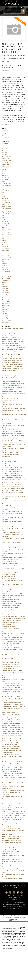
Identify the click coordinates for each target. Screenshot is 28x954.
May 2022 (5, 242)
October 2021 (6, 256)
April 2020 (5, 290)
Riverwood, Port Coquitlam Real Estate (12, 725)
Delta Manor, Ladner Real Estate (10, 454)
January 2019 (5, 319)
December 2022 (6, 229)
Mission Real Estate (7, 645)
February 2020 (6, 294)
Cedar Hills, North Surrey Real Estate (11, 385)
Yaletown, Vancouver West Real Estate (12, 878)
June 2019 (4, 309)
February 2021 (6, 271)
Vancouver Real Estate (8, 826)
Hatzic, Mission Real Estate (9, 561)
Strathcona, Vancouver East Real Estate (12, 775)
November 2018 (6, 322)
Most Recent (5, 143)
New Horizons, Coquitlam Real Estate (12, 666)
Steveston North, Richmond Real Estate (12, 771)
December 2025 (6, 160)
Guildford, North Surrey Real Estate (11, 542)
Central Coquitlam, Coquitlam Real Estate (12, 391)
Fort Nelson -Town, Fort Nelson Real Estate (13, 490)
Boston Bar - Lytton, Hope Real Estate (12, 351)
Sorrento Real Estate (7, 752)
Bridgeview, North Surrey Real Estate (11, 358)
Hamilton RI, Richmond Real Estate (11, 546)
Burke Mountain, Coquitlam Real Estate (12, 366)
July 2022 (4, 238)
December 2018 (6, 320)
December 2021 (6, 252)
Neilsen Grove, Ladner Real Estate (10, 664)
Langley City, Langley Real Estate (10, 612)
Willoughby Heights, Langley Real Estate (12, 868)
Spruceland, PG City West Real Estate (11, 769)
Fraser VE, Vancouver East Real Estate (12, 511)
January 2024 (5, 204)
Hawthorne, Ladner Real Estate (10, 563)
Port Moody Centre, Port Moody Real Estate (13, 698)
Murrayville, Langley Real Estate (10, 662)
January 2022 (5, 250)
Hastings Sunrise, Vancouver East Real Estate (13, 557)
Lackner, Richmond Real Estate (10, 607)
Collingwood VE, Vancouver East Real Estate (13, 437)
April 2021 (5, 267)
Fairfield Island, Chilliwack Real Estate (12, 483)
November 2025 (6, 162)
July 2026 (4, 147)
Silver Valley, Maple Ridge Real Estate (11, 750)
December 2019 (6, 298)
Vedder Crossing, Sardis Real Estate (11, 828)
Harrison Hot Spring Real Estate (10, 547)
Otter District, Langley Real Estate (11, 683)
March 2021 (5, 269)
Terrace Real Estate (7, 794)
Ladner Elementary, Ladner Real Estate (12, 609)
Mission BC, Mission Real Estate (10, 643)
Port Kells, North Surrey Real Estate (11, 696)
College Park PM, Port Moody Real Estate (13, 435)
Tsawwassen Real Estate (8, 805)
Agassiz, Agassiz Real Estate (9, 335)
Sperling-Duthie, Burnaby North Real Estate (13, 767)
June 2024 (4, 194)
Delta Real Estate (6, 456)
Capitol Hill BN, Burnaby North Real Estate (13, 383)
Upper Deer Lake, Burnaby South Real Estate (13, 815)
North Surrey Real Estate (8, 677)
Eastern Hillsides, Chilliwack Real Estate (12, 475)
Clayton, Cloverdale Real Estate (10, 429)
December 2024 (6, 183)
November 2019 (6, 299)
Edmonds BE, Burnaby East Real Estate (12, 477)
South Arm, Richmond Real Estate (10, 754)
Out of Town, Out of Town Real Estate (12, 685)
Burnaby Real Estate (7, 372)
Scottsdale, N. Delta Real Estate (10, 742)
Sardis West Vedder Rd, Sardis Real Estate (13, 739)
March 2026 (5, 154)
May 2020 (5, 288)
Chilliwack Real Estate (8, 423)
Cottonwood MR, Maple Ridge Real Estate (13, 442)
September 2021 (6, 257)
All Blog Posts (5, 130)
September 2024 (6, 189)
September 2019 (6, 303)
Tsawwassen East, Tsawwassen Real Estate (13, 802)
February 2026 (6, 156)
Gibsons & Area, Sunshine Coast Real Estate (13, 525)
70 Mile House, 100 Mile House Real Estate (13, 328)
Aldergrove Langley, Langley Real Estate (12, 339)
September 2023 (6, 212)
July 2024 (4, 192)
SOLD (25, 7)
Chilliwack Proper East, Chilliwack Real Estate (14, 414)
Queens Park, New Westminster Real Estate (13, 706)
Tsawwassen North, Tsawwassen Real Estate (13, 804)
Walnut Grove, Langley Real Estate (11, 838)
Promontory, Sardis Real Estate (10, 700)
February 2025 (6, 179)
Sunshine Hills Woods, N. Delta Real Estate (13, 786)
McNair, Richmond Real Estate (10, 635)
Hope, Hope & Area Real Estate (10, 578)
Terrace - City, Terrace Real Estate (11, 792)
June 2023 (4, 217)
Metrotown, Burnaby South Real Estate (12, 639)
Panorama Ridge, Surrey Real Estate (11, 687)
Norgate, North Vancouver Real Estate (12, 670)
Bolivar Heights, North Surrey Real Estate (12, 349)
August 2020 (5, 282)
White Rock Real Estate (8, 853)
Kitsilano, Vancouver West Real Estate (12, 603)
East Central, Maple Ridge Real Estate (12, 471)
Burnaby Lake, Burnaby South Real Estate (12, 368)
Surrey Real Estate (6, 788)
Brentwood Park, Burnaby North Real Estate (13, 355)
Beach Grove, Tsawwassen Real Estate (12, 345)
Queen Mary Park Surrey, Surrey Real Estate (13, 704)
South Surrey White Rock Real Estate (11, 760)
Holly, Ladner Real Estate (8, 574)
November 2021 (6, 254)
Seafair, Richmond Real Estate (9, 744)
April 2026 (5, 152)
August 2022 (5, 236)
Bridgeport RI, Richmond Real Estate (11, 356)
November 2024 (6, 185)
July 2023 (4, 215)
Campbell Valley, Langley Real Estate (11, 376)
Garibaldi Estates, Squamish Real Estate (12, 521)
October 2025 (6, 164)
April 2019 (5, 313)
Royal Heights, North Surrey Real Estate (12, 727)
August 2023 (5, 213)
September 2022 (6, 234)
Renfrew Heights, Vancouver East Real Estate (13, 721)
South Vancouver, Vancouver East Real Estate (13, 762)
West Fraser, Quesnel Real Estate (10, 847)
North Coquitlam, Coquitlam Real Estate (12, 672)
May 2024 (5, 196)
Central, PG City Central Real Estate (11, 398)
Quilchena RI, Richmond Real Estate (11, 719)
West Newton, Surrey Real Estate (10, 849)
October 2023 (6, 210)
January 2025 (5, 181)
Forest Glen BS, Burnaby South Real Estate (13, 488)
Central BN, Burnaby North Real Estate (12, 389)
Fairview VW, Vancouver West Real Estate (13, 484)
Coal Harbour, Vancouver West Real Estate (13, 433)
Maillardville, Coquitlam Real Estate (11, 622)
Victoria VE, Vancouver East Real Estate (12, 836)
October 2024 (6, 187)
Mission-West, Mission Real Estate (11, 647)
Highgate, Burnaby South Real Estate (11, 572)
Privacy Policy (6, 917)
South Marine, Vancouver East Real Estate (12, 756)
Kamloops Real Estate (7, 590)
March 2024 (5, 200)
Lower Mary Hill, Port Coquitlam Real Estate (13, 618)
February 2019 (6, 317)
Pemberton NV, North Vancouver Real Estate (13, 689)
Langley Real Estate (7, 614)
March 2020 (5, 292)
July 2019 (4, 307)
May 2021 (5, 265)
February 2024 (6, 202)
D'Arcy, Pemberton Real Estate (10, 452)
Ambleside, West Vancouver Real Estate (12, 341)
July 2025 (4, 170)
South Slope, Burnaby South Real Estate (12, 758)
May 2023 (5, 219)
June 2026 (4, 148)
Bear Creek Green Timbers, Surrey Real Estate (14, 347)
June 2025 (4, 171)
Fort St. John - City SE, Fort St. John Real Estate (14, 500)
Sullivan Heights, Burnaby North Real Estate (13, 777)
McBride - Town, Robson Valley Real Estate (13, 633)
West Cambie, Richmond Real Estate (11, 840)
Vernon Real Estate (7, 834)
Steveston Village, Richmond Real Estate (12, 773)
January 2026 (5, 158)
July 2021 (4, 261)
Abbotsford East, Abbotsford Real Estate (13, 330)
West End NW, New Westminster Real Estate (13, 844)
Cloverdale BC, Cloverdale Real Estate (12, 431)
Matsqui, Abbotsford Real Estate (10, 628)
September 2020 (6, 280)
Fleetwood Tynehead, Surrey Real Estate (12, 486)
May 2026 (5, 150)
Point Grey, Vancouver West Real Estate (12, 693)
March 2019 (5, 315)
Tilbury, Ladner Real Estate (9, 800)
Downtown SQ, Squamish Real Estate (11, 461)
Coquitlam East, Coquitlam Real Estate (12, 439)
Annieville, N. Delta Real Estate (10, 343)
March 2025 (5, 177)
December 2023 (6, 206)
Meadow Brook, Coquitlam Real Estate (12, 637)
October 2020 (6, 278)
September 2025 (6, 166)
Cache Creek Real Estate (8, 374)
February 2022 (6, 248)
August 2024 (5, 190)
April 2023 (5, 221)
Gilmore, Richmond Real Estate (10, 527)
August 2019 (5, 305)
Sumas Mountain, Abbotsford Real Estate (12, 781)
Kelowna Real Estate (7, 591)
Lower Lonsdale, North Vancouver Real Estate (13, 616)
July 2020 (4, 284)
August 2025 (5, 168)
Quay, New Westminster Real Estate (11, 702)
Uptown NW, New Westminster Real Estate (13, 817)
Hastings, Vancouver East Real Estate (11, 559)
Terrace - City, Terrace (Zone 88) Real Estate (13, 790)
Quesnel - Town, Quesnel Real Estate (11, 718)
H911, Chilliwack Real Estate (9, 544)
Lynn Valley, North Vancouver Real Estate (12, 620)
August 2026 (5, 145)
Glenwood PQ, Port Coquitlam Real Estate (13, 532)
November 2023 (6, 208)
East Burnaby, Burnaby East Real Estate (12, 467)
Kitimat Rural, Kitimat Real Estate (10, 599)
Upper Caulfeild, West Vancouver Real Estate (13, 813)
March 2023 (5, 223)
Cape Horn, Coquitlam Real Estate (11, 381)
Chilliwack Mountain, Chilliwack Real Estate (13, 408)
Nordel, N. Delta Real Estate (9, 668)
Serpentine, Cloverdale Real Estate (11, 746)
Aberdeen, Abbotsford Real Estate (11, 334)
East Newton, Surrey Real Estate (10, 473)
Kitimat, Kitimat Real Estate (9, 601)
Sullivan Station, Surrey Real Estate (11, 779)
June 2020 (4, 286)
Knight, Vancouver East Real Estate (11, 605)
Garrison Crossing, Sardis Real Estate (11, 523)
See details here (6, 70)
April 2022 (5, 244)
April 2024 (5, 198)
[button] (6, 892)
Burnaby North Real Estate (9, 370)
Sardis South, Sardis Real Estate (10, 737)
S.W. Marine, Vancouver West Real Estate (12, 729)
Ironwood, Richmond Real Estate (10, 588)
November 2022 (6, 231)
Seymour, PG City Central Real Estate (11, 748)
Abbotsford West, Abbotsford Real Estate (13, 332)
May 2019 (5, 311)
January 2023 (5, 227)
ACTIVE (19, 7)
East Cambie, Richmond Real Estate (11, 469)
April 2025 (5, 175)
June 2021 (4, 263)
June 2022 (4, 240)
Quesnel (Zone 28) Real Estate (10, 712)
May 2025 (5, 173)
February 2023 (6, 225)
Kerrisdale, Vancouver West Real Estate (12, 593)
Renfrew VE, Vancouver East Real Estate (12, 723)
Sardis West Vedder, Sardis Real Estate (12, 740)
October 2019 (6, 301)
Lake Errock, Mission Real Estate (10, 611)
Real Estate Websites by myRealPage (17, 917)
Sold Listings (5, 137)
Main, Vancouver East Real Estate (10, 624)
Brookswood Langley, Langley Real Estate (12, 364)
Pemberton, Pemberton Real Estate (11, 691)
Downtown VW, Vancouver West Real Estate (13, 465)
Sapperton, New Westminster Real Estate (12, 733)
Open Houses (5, 134)
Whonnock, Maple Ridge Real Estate (11, 859)
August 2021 (5, 259)
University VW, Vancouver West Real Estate (13, 811)
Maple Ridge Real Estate (8, 626)
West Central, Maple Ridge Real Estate (12, 842)
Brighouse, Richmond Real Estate (10, 362)
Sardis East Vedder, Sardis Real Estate (11, 735)
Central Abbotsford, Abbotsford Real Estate (13, 387)
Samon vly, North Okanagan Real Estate (12, 731)
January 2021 (5, 273)
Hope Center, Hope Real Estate (10, 576)
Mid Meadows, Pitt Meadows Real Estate (13, 641)
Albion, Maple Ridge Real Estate (10, 337)
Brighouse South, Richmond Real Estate (12, 360)
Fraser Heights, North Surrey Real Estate (12, 505)
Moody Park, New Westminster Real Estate (13, 649)
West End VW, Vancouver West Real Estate (13, 846)
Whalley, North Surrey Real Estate (10, 851)
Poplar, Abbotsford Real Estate (10, 695)
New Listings (5, 132)
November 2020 (6, 276)
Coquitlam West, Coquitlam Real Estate (12, 441)
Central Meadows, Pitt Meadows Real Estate (13, 393)
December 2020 (6, 275)
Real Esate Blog (6, 135)
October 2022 (6, 233)
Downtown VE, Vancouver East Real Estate (13, 463)
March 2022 (5, 246)
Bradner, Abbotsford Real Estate (10, 353)
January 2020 (5, 296)
